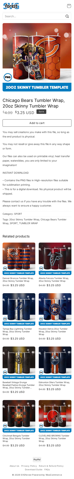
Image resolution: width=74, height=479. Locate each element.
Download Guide (33, 469)
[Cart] (69, 6)
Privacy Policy (29, 466)
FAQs (47, 469)
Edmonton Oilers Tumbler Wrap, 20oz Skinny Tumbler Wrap (54, 383)
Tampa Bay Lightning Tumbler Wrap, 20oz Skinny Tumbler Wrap (17, 332)
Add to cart (36, 123)
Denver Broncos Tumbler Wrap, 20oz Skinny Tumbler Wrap (18, 279)
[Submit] (67, 16)
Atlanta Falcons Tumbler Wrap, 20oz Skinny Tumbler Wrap (54, 279)
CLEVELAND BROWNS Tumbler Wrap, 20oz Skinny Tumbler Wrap (54, 438)
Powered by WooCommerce (47, 475)
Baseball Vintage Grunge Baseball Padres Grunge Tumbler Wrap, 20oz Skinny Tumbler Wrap (19, 385)
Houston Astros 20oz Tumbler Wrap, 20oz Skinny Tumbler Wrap (53, 332)
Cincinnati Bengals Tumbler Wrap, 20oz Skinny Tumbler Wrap (16, 438)
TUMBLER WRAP (28, 223)
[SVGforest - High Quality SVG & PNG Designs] (11, 6)
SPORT (18, 213)
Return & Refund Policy (51, 466)
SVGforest (26, 475)
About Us (14, 466)
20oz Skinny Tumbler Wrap (24, 219)
